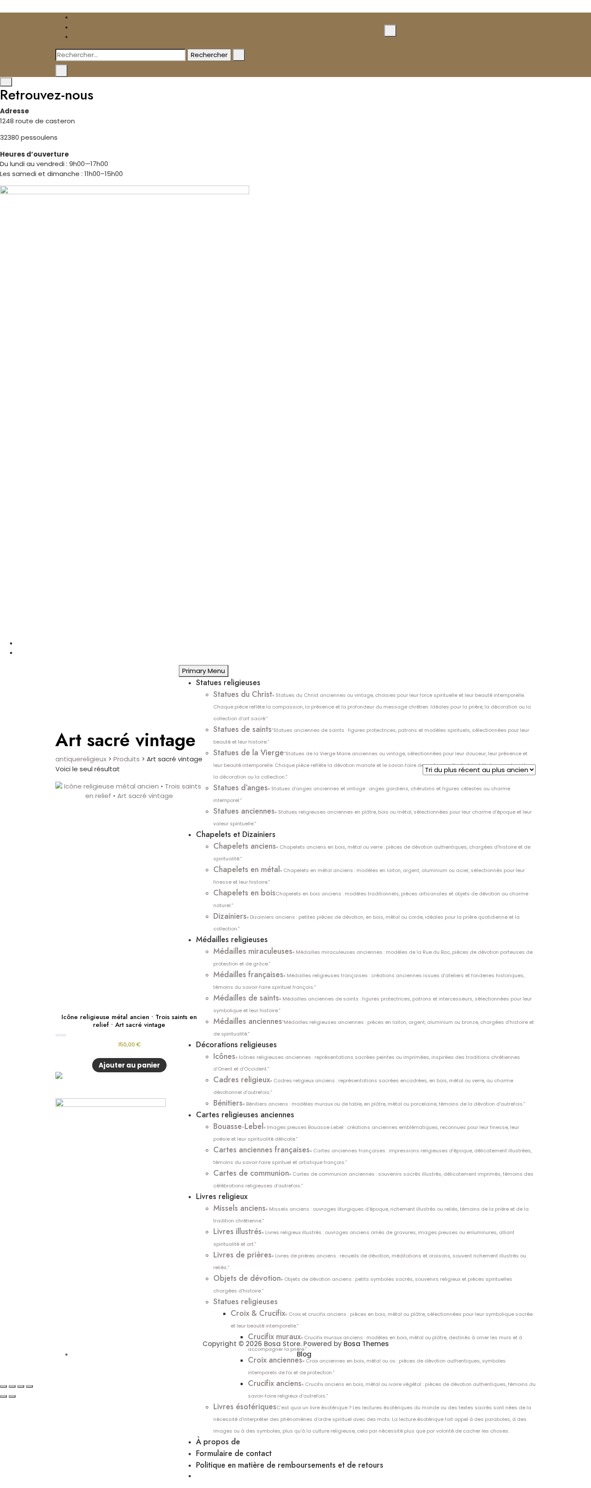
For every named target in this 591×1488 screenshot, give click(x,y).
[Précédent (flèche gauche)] (3, 1396)
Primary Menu (203, 670)
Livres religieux (221, 1196)
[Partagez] (20, 1386)
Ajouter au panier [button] (129, 1065)
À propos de (218, 1441)
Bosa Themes (366, 1343)
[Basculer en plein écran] (12, 1386)
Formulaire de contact (234, 1453)
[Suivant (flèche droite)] (12, 1396)
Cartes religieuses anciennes (245, 1114)
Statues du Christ (372, 705)
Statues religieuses (228, 682)
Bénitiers (369, 1103)
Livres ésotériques (372, 1417)
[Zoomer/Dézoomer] (3, 1386)
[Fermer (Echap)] (29, 1386)
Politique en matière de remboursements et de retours (289, 1465)
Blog (304, 1354)
